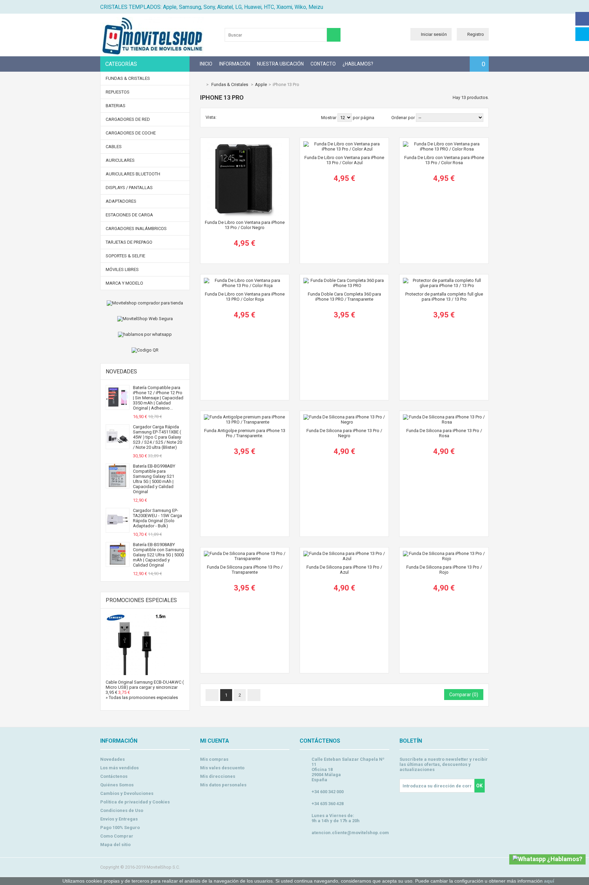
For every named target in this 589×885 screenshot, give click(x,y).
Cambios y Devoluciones (126, 793)
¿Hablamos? (358, 64)
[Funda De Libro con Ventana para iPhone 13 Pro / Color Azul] (344, 143)
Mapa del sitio (115, 844)
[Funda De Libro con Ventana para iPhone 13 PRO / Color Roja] (245, 280)
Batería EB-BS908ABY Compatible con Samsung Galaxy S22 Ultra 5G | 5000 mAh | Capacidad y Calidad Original (158, 555)
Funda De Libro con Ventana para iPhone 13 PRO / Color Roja (245, 296)
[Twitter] (582, 34)
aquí (549, 881)
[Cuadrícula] (222, 117)
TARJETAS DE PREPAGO (129, 242)
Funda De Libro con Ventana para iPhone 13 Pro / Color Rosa (444, 160)
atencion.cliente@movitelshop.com (350, 832)
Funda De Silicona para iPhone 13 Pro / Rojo (444, 570)
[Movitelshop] (151, 53)
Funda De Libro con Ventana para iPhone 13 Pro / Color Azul (344, 160)
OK (479, 785)
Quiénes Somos (117, 784)
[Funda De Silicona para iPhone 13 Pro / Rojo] (444, 553)
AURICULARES (120, 160)
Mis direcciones (217, 776)
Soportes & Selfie (125, 255)
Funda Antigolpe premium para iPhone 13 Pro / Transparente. (244, 433)
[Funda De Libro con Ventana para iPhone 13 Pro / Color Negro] (244, 143)
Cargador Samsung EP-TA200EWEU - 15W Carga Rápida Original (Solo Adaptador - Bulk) (157, 518)
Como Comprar (116, 836)
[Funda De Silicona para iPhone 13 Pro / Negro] (344, 416)
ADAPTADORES (121, 201)
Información (234, 64)
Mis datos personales (223, 784)
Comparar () (463, 694)
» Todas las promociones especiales (142, 697)
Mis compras (214, 759)
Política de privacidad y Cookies (135, 801)
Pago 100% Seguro (120, 827)
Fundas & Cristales (128, 78)
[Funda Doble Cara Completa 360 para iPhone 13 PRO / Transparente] (344, 280)
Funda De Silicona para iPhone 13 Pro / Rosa (444, 433)
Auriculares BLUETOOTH (133, 173)
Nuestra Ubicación (280, 64)
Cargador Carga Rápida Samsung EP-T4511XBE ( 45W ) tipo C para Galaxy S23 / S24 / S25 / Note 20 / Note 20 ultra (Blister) (157, 437)
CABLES (114, 146)
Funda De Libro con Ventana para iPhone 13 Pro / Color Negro (245, 225)
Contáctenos (113, 776)
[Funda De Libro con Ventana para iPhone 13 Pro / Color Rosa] (444, 143)
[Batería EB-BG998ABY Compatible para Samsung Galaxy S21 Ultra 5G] (117, 485)
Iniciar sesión (434, 34)
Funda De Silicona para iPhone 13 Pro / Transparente (245, 570)
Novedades (121, 371)
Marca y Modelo (124, 283)
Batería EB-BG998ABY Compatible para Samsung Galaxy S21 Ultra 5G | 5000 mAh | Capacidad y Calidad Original (154, 478)
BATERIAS (115, 105)
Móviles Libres (122, 269)
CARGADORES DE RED (128, 119)
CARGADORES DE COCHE (131, 132)
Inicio (206, 64)
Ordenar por (403, 117)
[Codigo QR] (145, 350)
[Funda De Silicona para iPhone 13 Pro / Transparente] (245, 553)
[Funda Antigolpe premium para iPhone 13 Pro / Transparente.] (245, 416)
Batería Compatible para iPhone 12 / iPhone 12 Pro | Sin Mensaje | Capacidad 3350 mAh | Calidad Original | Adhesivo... (158, 398)
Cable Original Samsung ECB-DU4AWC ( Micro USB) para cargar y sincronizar (145, 685)
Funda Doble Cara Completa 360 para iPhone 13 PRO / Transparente (344, 296)
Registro (475, 34)
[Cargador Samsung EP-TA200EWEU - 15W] (117, 529)
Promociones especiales (141, 600)
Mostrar (329, 117)
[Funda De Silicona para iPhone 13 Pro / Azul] (344, 553)
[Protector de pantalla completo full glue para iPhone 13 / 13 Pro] (444, 280)
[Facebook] (582, 19)
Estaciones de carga (129, 214)
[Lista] (231, 117)
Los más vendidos (119, 767)
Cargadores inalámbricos (136, 228)
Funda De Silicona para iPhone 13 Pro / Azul (344, 570)
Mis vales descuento (222, 767)
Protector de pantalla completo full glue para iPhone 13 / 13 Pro (444, 296)
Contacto (323, 64)
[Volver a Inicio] (201, 84)
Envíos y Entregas (119, 819)
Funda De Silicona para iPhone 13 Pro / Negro (344, 433)
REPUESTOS (118, 92)
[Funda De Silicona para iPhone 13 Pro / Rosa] (444, 416)
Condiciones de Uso (121, 810)
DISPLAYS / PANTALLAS (129, 187)
